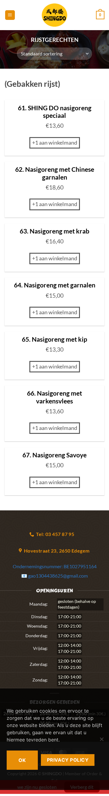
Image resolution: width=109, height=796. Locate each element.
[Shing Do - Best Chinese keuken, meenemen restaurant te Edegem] (55, 15)
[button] (10, 15)
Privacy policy (68, 760)
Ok (22, 760)
